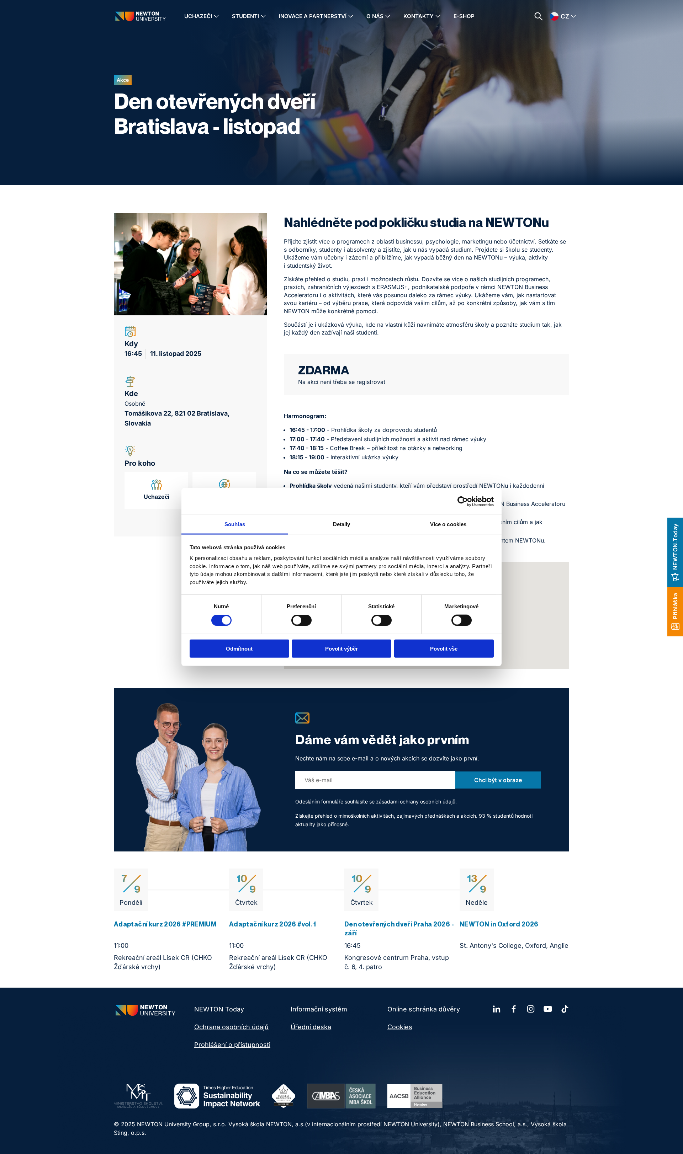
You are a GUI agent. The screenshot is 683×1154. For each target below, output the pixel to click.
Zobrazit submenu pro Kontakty (438, 16)
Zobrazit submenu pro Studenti (263, 16)
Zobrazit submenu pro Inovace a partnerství (350, 16)
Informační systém (319, 1009)
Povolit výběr (341, 649)
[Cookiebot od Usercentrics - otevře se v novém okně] (462, 501)
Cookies (399, 1027)
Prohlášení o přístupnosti (232, 1044)
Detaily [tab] (341, 524)
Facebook (513, 1009)
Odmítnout (239, 649)
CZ (565, 16)
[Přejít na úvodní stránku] (140, 16)
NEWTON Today (219, 1009)
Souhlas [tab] (234, 524)
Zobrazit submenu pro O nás (387, 16)
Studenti (245, 16)
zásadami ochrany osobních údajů (415, 801)
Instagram (530, 1009)
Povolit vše (443, 649)
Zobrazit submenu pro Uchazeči (216, 16)
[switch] (301, 620)
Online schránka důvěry (423, 1009)
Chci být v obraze (498, 780)
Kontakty (418, 16)
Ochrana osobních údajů (231, 1027)
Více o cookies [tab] (448, 524)
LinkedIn (496, 1009)
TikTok (565, 1009)
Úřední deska (311, 1027)
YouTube (548, 1009)
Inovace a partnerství (312, 16)
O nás (374, 16)
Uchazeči (198, 16)
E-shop (464, 16)
